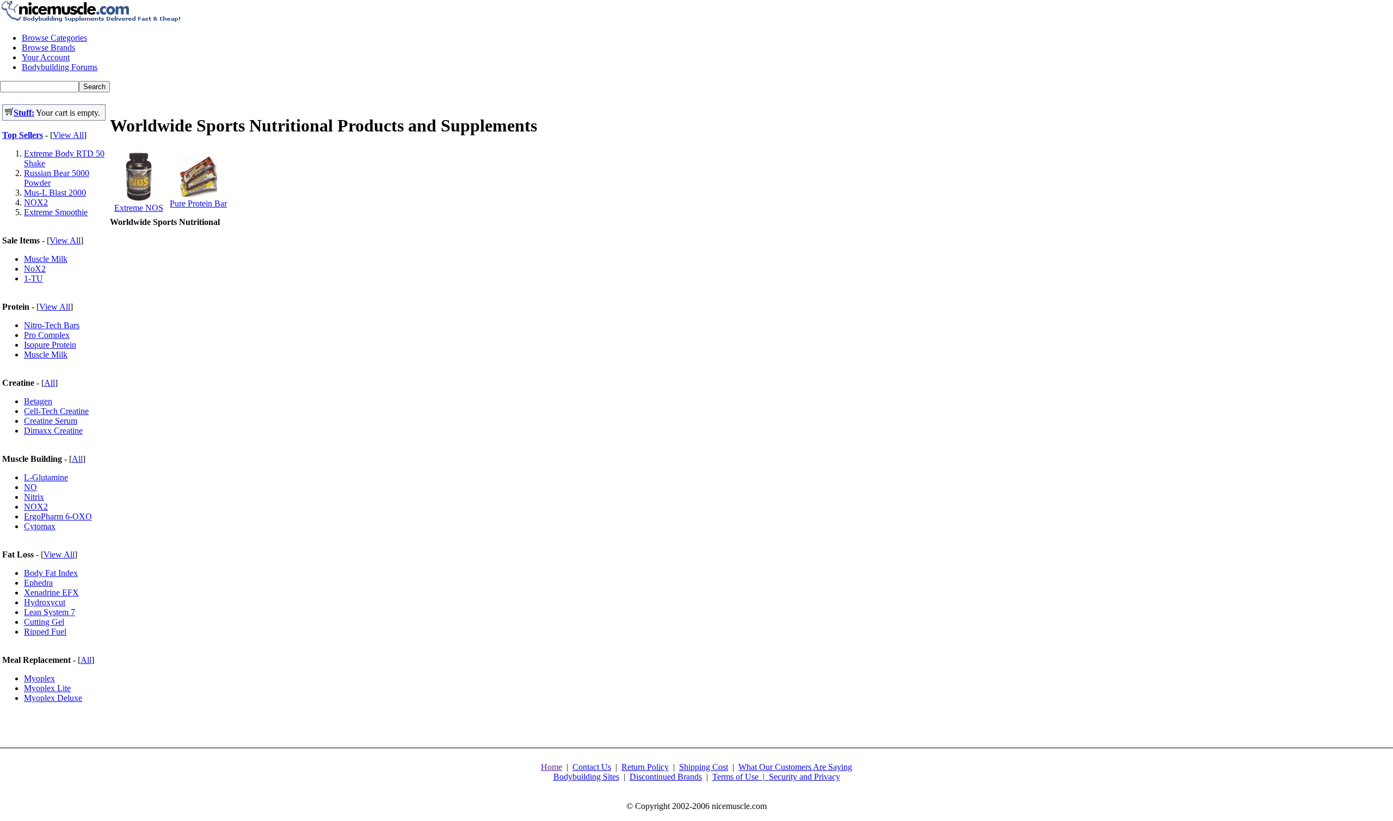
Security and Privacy (804, 776)
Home (551, 767)
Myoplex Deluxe (53, 698)
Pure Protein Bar (198, 203)
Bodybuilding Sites (586, 776)
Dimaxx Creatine (53, 430)
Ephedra (38, 582)
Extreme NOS (138, 207)
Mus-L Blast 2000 (55, 192)
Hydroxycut (44, 602)
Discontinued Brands (666, 776)
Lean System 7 (49, 612)
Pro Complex (47, 335)
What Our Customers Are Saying (795, 767)
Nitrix (34, 497)
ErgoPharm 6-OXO (58, 516)
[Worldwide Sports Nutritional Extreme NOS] (138, 198)
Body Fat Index (51, 573)
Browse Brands (48, 47)
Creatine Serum (50, 420)
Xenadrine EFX (51, 592)
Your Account (46, 57)
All (49, 382)
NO (30, 487)
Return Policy (645, 767)
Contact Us (591, 767)
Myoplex (39, 678)
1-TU (33, 278)
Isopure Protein (50, 344)
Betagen (38, 401)
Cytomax (40, 526)
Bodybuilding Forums (59, 67)
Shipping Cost (703, 767)
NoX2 (35, 268)
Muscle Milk (45, 259)
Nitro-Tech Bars (51, 325)
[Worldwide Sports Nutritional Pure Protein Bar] (198, 193)
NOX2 (36, 202)
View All (68, 135)
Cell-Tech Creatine (56, 411)
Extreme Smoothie (56, 212)
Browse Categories (54, 37)
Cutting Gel (44, 621)
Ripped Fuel (45, 631)
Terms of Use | (740, 776)
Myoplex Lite (47, 688)
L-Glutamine (46, 477)
